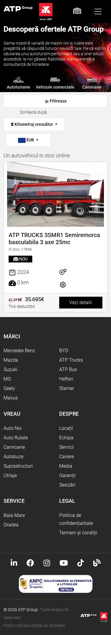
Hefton (66, 379)
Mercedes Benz (19, 350)
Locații (66, 428)
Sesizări (67, 485)
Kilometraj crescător (34, 124)
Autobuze (13, 456)
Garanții (67, 475)
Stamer (66, 388)
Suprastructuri (18, 466)
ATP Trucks (71, 360)
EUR (30, 140)
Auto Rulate (16, 437)
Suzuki (10, 369)
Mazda (11, 360)
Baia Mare (14, 515)
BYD (63, 350)
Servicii (66, 447)
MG (7, 379)
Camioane (14, 447)
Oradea (11, 525)
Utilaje (10, 475)
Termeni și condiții (78, 533)
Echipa (66, 437)
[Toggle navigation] (98, 11)
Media (65, 466)
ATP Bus (68, 369)
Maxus (11, 398)
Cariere (66, 456)
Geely (9, 388)
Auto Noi (13, 428)
